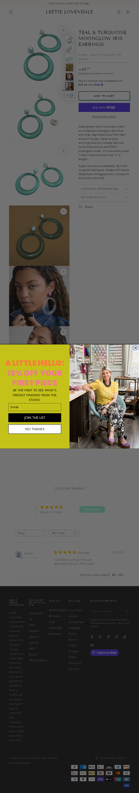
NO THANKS (34, 429)
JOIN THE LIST (34, 417)
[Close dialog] (135, 348)
